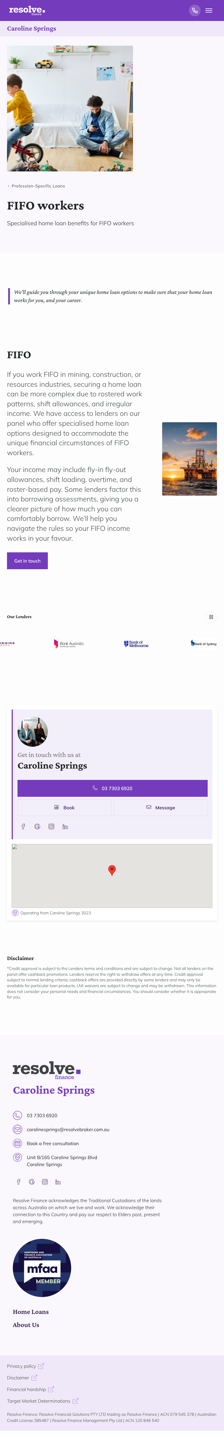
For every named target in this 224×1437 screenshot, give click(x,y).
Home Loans (31, 1312)
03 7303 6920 (117, 788)
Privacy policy (21, 1366)
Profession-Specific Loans (38, 186)
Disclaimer (18, 1378)
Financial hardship (26, 1389)
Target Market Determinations (38, 1401)
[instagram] (45, 1182)
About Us (26, 1325)
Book (68, 807)
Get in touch (27, 561)
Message (165, 807)
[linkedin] (58, 1182)
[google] (32, 1182)
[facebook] (18, 1182)
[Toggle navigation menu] (209, 10)
